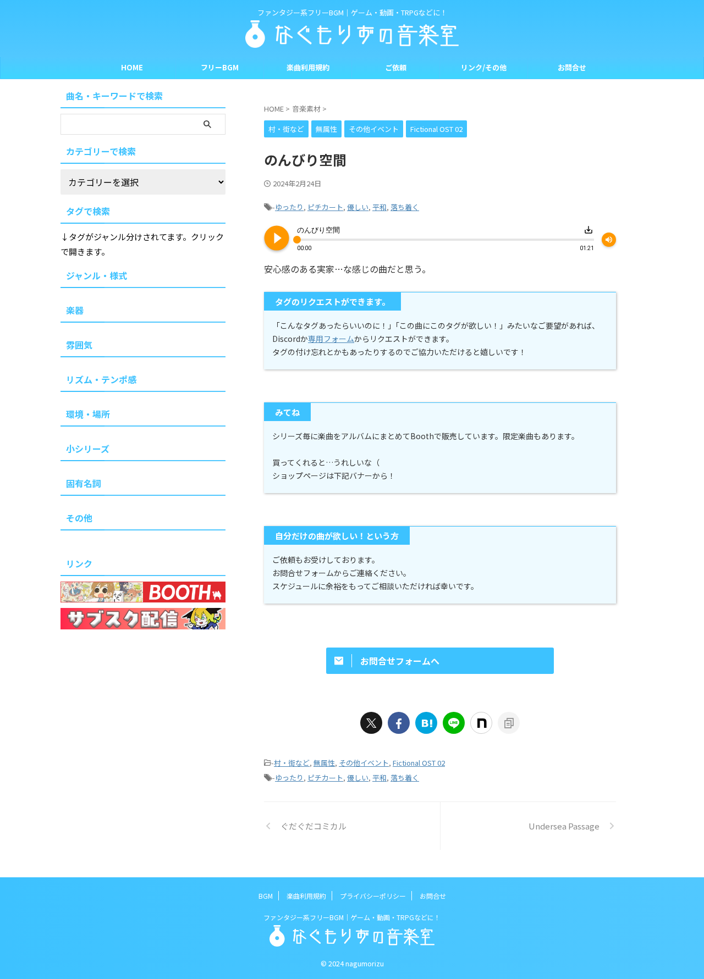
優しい (358, 207)
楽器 (75, 310)
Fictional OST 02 (419, 762)
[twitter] (371, 723)
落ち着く (405, 207)
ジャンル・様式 (96, 275)
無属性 (324, 762)
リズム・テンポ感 (101, 379)
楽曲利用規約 (308, 67)
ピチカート (325, 207)
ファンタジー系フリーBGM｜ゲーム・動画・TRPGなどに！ (352, 917)
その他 (79, 517)
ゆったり (289, 207)
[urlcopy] (509, 723)
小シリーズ (87, 448)
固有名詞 (83, 483)
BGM (265, 895)
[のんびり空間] (426, 723)
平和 (379, 207)
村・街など (292, 762)
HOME (132, 67)
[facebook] (399, 723)
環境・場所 (88, 414)
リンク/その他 (484, 67)
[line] (454, 723)
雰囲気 (79, 344)
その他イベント (364, 762)
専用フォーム (331, 338)
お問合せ (572, 67)
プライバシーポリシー (373, 895)
